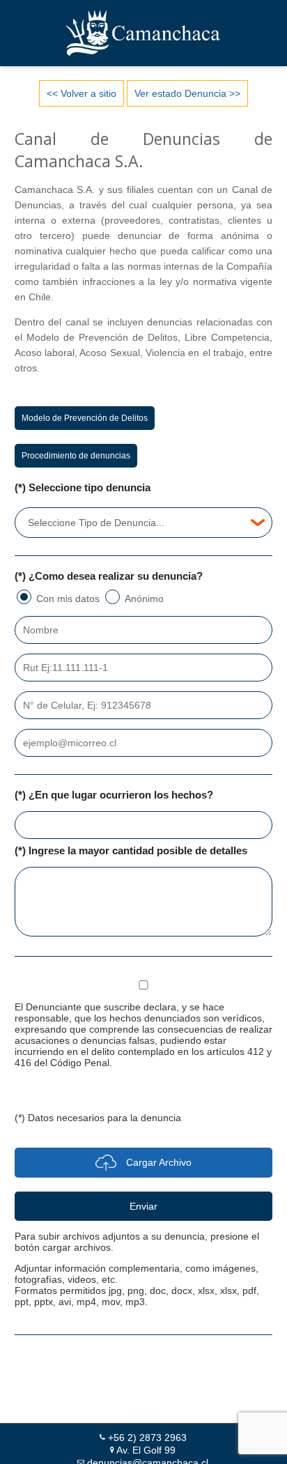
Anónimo (144, 598)
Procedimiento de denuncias (76, 456)
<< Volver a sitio (81, 93)
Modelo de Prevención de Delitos (85, 418)
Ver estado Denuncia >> (187, 93)
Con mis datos (68, 598)
